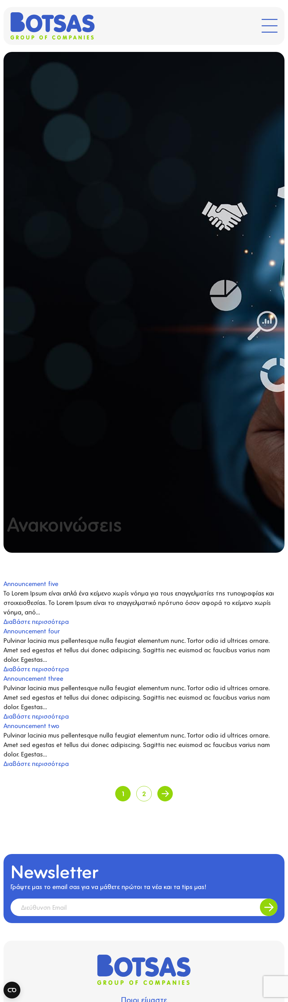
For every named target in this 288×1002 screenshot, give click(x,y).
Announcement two (31, 725)
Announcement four (32, 631)
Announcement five (31, 583)
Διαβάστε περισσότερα (36, 621)
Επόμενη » (165, 793)
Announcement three (33, 678)
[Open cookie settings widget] (12, 990)
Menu (269, 23)
